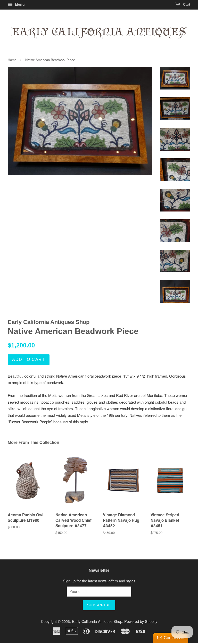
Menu (19, 4)
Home (12, 60)
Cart (186, 4)
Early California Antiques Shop (97, 621)
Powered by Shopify (140, 621)
